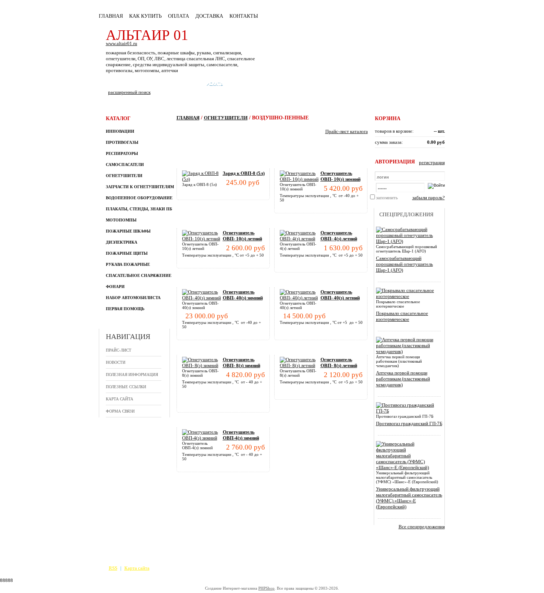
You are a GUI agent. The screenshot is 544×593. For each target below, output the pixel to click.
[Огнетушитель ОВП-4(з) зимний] (202, 438)
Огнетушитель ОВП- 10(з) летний (242, 235)
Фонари (115, 286)
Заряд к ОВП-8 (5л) (244, 173)
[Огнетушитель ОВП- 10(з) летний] (202, 238)
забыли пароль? (428, 197)
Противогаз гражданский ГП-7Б (409, 423)
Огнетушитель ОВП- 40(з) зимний (243, 295)
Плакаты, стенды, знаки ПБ (139, 209)
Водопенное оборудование (139, 198)
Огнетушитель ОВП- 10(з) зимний (340, 176)
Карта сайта (119, 399)
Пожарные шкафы (128, 231)
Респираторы (122, 153)
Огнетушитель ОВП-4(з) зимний (241, 435)
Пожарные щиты (127, 253)
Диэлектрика (121, 242)
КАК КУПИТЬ (145, 16)
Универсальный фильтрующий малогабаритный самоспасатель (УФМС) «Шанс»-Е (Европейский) (409, 497)
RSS (113, 568)
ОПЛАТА (178, 16)
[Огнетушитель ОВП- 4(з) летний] (300, 238)
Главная (111, 16)
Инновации (120, 131)
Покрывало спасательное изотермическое (402, 316)
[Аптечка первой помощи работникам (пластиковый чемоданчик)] (408, 351)
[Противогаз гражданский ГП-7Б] (408, 411)
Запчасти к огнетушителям (140, 186)
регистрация (432, 162)
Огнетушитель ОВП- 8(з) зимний (241, 362)
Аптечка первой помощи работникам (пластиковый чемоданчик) (403, 378)
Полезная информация (132, 374)
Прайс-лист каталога (346, 131)
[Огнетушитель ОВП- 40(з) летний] (300, 298)
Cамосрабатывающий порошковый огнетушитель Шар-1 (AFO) (404, 264)
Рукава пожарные (128, 264)
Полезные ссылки (126, 386)
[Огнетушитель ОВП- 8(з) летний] (300, 365)
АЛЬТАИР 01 (147, 35)
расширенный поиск (129, 92)
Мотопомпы (121, 220)
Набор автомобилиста (133, 297)
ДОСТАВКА (209, 16)
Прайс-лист (118, 350)
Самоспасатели (125, 164)
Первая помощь (125, 308)
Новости (115, 362)
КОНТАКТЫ (243, 16)
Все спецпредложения (422, 526)
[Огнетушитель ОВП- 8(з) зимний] (202, 365)
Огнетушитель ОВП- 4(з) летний (338, 235)
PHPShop (266, 588)
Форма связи (120, 411)
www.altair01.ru (121, 43)
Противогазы (122, 142)
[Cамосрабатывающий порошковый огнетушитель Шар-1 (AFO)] (408, 241)
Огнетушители (124, 175)
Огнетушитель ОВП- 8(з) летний (338, 362)
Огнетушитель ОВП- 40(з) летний (340, 295)
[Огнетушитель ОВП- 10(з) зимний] (300, 179)
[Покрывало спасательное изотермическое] (408, 296)
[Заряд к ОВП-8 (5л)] (202, 179)
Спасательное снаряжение (138, 275)
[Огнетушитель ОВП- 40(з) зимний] (202, 298)
